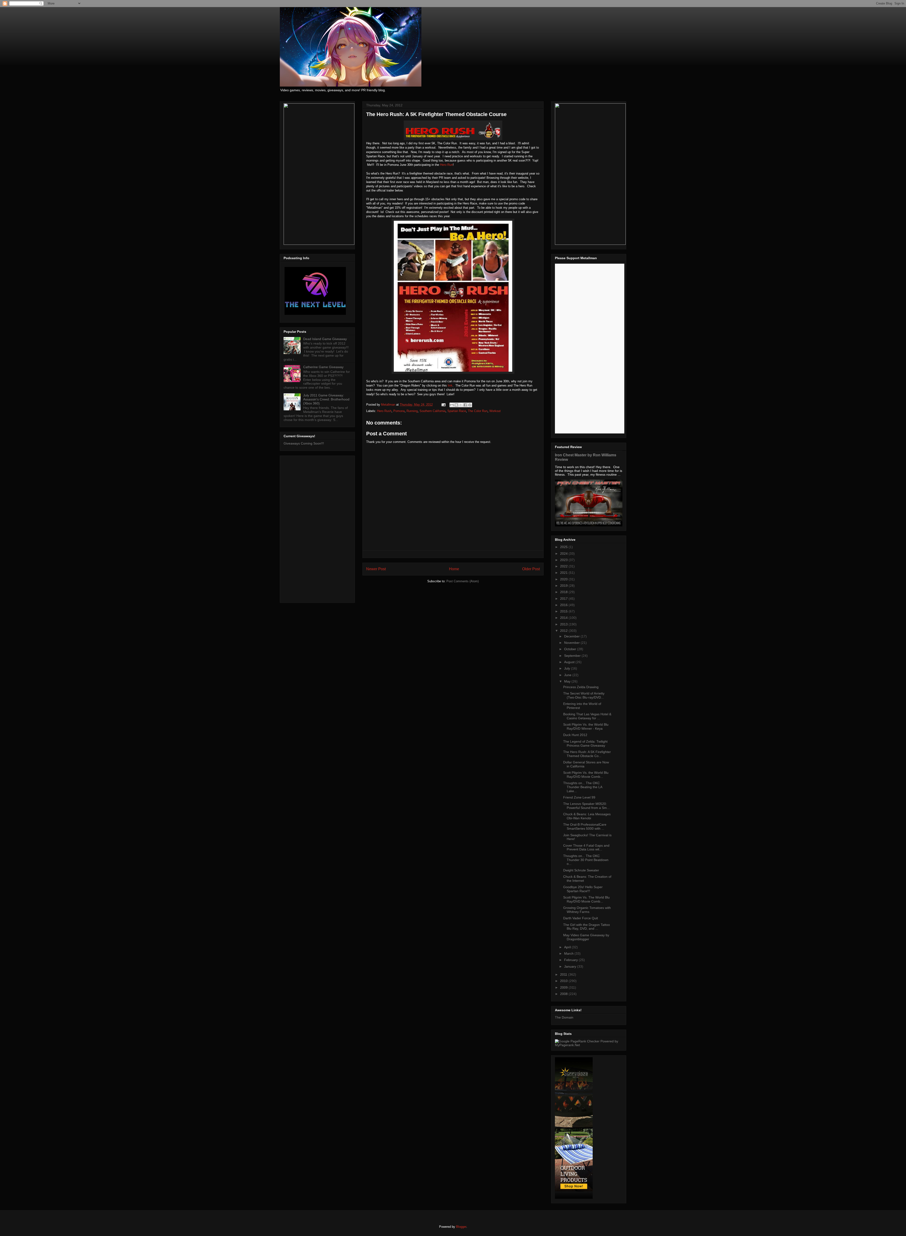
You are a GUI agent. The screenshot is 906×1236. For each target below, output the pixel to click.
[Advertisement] (317, 528)
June (568, 675)
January (570, 966)
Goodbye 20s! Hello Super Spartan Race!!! (583, 889)
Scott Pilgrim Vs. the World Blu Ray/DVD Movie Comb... (585, 774)
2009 (564, 987)
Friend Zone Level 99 (579, 797)
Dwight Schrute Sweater (581, 870)
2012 (564, 631)
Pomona (399, 411)
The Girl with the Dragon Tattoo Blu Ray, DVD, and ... (586, 927)
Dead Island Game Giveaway (325, 339)
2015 (564, 611)
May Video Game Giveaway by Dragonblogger (586, 937)
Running (412, 411)
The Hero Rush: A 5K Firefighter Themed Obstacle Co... (587, 754)
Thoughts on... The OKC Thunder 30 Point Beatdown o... (585, 860)
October (570, 649)
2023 (564, 560)
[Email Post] (443, 404)
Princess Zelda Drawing (581, 687)
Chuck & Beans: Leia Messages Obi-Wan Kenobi (587, 816)
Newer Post (376, 569)
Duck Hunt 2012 (575, 735)
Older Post (531, 569)
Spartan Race (456, 411)
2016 (564, 605)
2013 (564, 624)
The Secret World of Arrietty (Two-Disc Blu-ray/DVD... (583, 695)
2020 (564, 579)
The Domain (564, 1017)
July (567, 668)
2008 (564, 994)
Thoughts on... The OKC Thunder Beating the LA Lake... (582, 787)
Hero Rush (384, 411)
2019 (564, 585)
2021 (564, 572)
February (571, 960)
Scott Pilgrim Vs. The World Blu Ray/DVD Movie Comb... (586, 899)
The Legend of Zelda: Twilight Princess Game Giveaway (585, 743)
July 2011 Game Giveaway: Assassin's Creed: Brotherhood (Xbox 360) (326, 399)
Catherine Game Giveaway (323, 367)
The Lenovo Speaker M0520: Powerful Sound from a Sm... (586, 806)
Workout (495, 411)
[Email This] (451, 405)
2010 (564, 981)
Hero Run (446, 164)
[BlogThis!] (456, 405)
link (450, 385)
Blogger (461, 1226)
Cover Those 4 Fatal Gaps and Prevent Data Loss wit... (586, 847)
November (572, 643)
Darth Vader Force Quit (580, 918)
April (568, 947)
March (569, 953)
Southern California (432, 411)
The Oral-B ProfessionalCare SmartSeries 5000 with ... (584, 826)
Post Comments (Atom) (462, 581)
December (572, 636)
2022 (564, 566)
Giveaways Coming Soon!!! (304, 443)
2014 (564, 618)
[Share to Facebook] (465, 405)
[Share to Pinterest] (469, 405)
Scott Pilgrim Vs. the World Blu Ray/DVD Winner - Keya (585, 726)
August (569, 662)
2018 (564, 592)
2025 (564, 547)
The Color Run (477, 411)
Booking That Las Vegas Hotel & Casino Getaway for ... (587, 716)
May (567, 681)
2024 (564, 553)
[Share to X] (460, 405)
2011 (564, 974)
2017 (564, 598)
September (573, 656)
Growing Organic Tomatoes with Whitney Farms (587, 910)
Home (454, 569)
